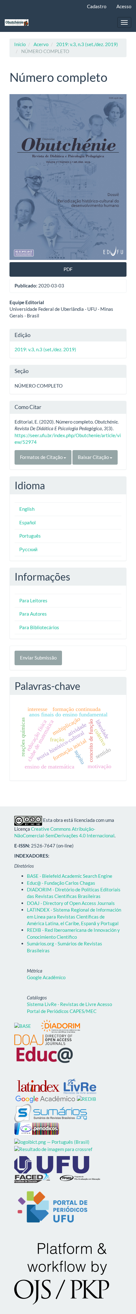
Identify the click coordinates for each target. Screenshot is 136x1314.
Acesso (123, 6)
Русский (28, 549)
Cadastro (96, 6)
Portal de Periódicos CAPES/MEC (61, 1011)
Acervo (41, 44)
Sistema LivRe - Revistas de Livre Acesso (69, 1004)
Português (30, 536)
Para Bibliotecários (39, 627)
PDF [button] (68, 269)
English (26, 509)
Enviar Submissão (38, 657)
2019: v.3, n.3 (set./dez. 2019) (87, 44)
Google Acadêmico (46, 977)
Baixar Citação (94, 457)
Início (20, 44)
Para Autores (33, 614)
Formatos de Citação (42, 457)
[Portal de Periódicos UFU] (52, 1207)
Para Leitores (33, 600)
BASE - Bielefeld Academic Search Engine (69, 876)
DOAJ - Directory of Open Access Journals (71, 903)
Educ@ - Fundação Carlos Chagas (61, 883)
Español (27, 522)
